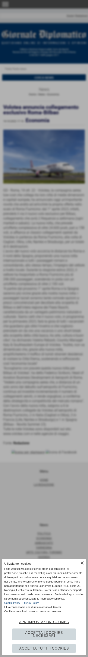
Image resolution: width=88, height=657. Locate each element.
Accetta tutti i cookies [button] (44, 648)
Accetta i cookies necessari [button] (44, 634)
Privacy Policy (30, 602)
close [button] (82, 563)
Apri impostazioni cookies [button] (44, 622)
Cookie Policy (12, 602)
